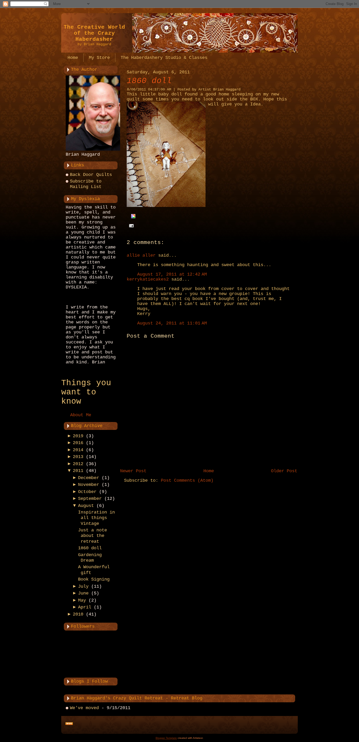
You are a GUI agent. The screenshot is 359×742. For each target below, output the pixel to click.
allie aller (141, 255)
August (86, 505)
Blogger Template (166, 737)
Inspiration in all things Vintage (96, 518)
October (87, 491)
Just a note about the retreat (92, 536)
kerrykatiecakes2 (148, 279)
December (88, 477)
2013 (78, 456)
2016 (78, 442)
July (83, 586)
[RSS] (69, 724)
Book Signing (94, 579)
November (88, 484)
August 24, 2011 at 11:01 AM (172, 323)
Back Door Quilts (91, 174)
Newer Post (133, 471)
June (83, 593)
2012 (78, 463)
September (90, 498)
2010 (78, 614)
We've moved (84, 707)
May (82, 600)
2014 (78, 450)
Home (208, 471)
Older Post (284, 471)
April (84, 607)
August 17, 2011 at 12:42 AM (172, 274)
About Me (80, 415)
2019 (78, 436)
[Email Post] (130, 225)
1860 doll (90, 548)
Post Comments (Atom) (187, 480)
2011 (78, 470)
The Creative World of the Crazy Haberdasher (94, 33)
